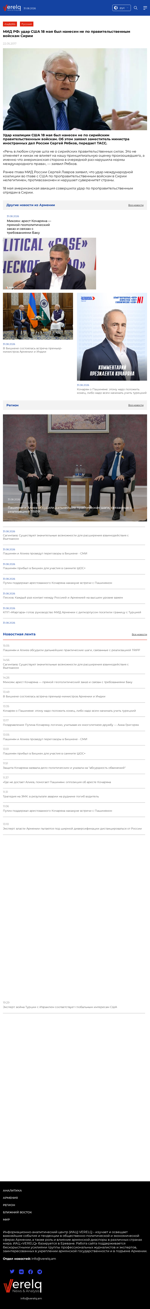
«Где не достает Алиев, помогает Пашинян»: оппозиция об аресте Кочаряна (57, 782)
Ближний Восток (17, 1212)
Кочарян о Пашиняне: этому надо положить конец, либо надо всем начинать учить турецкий (69, 710)
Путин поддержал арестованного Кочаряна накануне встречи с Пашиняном (57, 810)
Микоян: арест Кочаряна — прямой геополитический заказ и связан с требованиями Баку (67, 682)
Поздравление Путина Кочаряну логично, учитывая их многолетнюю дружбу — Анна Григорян (71, 725)
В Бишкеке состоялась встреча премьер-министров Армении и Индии (54, 696)
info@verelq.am (31, 1298)
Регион (9, 1205)
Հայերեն (9, 24)
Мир (6, 1219)
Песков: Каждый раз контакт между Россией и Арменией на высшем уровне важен (63, 597)
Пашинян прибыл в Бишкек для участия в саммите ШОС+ (44, 753)
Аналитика (12, 1190)
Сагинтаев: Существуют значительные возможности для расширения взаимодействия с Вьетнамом (66, 666)
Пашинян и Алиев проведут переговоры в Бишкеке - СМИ (45, 739)
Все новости (139, 634)
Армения (10, 1198)
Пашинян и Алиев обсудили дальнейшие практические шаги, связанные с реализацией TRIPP (71, 650)
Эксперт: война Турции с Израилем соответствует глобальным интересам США (60, 1007)
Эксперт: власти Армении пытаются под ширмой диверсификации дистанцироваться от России (72, 828)
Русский (26, 24)
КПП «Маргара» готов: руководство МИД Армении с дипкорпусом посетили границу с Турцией (72, 612)
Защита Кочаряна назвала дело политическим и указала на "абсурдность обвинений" (64, 768)
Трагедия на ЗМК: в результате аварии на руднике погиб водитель (51, 796)
